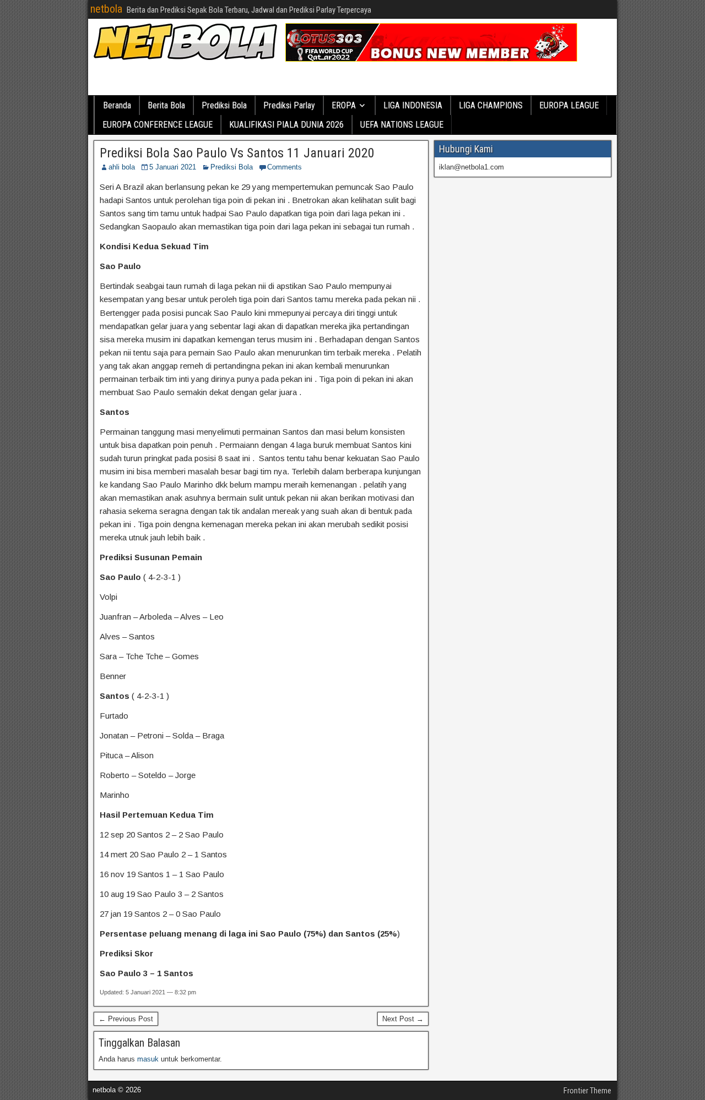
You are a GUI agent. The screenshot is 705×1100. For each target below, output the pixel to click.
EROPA (344, 105)
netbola (106, 8)
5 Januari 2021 (172, 167)
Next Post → (403, 1019)
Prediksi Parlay (289, 105)
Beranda (117, 105)
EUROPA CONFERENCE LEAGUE (157, 124)
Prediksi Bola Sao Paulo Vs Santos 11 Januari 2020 (237, 153)
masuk (148, 1059)
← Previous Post (126, 1019)
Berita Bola (166, 105)
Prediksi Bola (224, 105)
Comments (284, 167)
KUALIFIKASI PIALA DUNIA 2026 (286, 124)
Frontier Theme (587, 1091)
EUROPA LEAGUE (569, 105)
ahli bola (122, 167)
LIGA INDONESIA (412, 105)
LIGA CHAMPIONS (491, 105)
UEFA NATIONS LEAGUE (401, 124)
